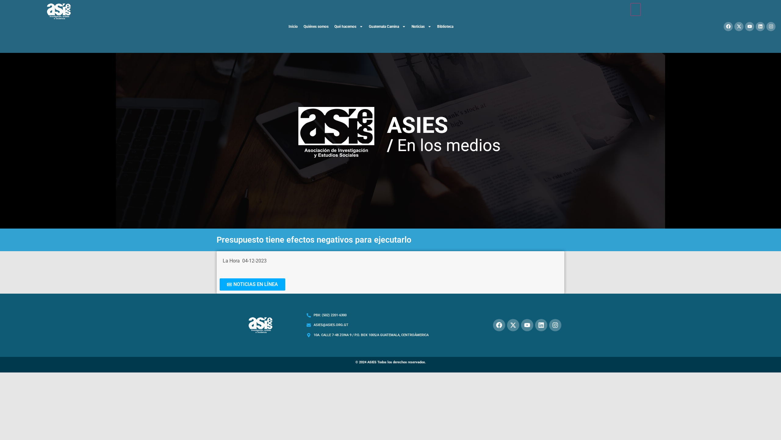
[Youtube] (749, 26)
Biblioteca (445, 26)
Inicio (293, 26)
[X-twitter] (738, 26)
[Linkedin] (760, 26)
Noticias (418, 26)
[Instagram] (771, 26)
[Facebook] (728, 26)
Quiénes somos (316, 26)
